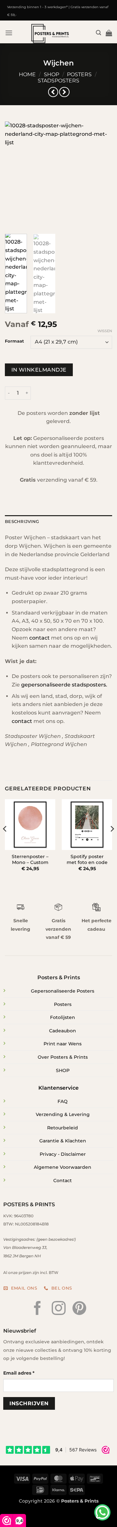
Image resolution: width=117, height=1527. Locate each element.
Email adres (18, 1373)
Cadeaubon (62, 1031)
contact (39, 638)
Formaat (14, 341)
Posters (79, 74)
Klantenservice (58, 1088)
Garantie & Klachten (62, 1141)
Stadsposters (58, 81)
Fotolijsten (62, 1017)
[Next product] (53, 92)
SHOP (63, 1070)
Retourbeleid (62, 1128)
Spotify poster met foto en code (87, 859)
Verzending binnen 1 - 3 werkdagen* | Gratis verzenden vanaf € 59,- (57, 11)
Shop (51, 74)
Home (27, 74)
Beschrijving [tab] (22, 521)
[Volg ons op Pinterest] (79, 1309)
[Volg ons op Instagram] (59, 1309)
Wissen (105, 331)
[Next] (102, 175)
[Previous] (15, 175)
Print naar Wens (63, 1044)
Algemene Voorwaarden (62, 1167)
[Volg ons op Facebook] (38, 1309)
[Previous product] (64, 92)
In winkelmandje (39, 370)
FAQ (63, 1101)
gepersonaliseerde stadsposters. (64, 685)
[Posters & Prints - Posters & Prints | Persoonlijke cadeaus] (50, 33)
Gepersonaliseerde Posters (62, 991)
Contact (62, 1180)
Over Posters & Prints (63, 1057)
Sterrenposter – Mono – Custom (30, 859)
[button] (9, 33)
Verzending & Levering (63, 1114)
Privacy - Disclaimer (63, 1154)
